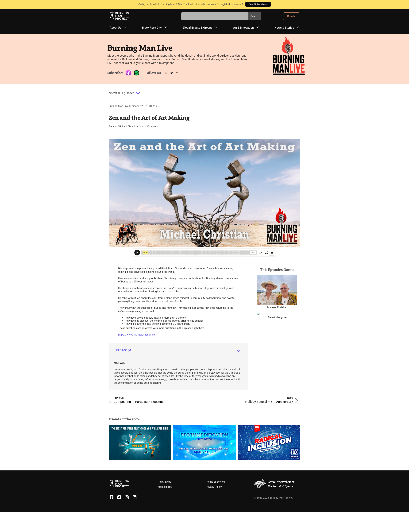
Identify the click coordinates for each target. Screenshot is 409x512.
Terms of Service (215, 481)
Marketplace (165, 486)
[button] (124, 93)
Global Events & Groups (197, 27)
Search (254, 16)
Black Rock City (152, 27)
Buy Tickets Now (258, 4)
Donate (291, 16)
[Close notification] (404, 4)
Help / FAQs (164, 481)
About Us (115, 27)
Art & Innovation (243, 27)
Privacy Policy (214, 486)
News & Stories (284, 27)
